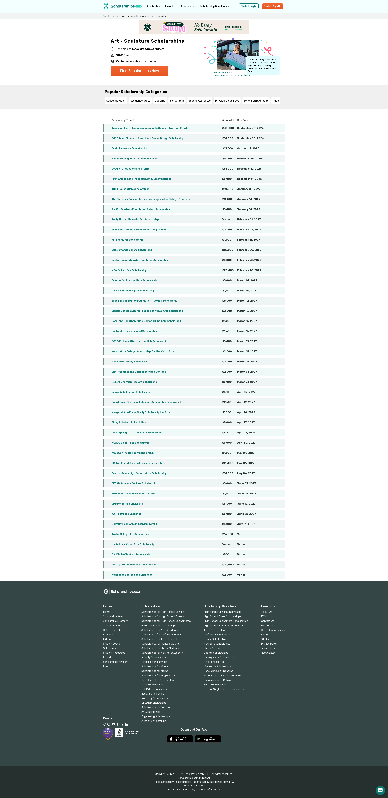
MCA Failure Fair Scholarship (129, 270)
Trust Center (268, 652)
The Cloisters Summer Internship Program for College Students (151, 199)
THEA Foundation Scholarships (130, 189)
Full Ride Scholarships (154, 689)
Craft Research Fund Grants (129, 148)
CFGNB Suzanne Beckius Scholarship (134, 483)
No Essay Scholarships (154, 698)
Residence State (140, 100)
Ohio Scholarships (214, 661)
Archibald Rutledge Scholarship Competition (139, 229)
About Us (266, 611)
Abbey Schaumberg (224, 72)
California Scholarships (217, 634)
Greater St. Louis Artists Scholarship (134, 280)
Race (276, 100)
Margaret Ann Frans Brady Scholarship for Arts (141, 412)
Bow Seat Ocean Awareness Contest (134, 493)
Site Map (266, 639)
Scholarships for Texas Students (160, 639)
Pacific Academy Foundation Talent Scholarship (141, 209)
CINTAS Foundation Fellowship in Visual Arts (138, 463)
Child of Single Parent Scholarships (224, 689)
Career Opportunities (273, 629)
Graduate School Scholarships (158, 625)
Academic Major (115, 100)
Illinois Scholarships (215, 648)
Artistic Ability (138, 16)
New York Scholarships (217, 643)
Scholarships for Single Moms (158, 675)
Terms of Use (268, 648)
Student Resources (114, 652)
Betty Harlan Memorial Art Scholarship (135, 219)
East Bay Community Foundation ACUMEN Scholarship (144, 300)
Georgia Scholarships (216, 652)
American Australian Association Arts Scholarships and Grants (150, 128)
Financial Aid (110, 634)
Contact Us (267, 620)
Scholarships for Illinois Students (160, 648)
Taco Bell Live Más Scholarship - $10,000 (232, 75)
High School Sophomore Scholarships (226, 620)
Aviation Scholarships (153, 720)
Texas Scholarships (215, 629)
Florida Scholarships (215, 639)
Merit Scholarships (152, 684)
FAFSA (107, 639)
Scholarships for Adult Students (159, 629)
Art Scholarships (150, 711)
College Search (112, 629)
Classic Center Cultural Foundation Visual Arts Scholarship (148, 310)
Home (106, 611)
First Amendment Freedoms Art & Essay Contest (141, 178)
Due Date (243, 120)
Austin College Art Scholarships (131, 534)
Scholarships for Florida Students (160, 643)
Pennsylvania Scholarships (219, 657)
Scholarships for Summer (156, 707)
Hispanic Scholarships (154, 661)
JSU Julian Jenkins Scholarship (131, 554)
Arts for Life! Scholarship (127, 239)
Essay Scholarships (152, 693)
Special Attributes (200, 100)
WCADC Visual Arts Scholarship (130, 442)
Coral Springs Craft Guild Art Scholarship (137, 432)
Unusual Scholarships (153, 702)
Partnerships (268, 625)
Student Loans (111, 643)
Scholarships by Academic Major (223, 675)
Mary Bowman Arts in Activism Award (134, 524)
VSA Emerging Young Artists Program (135, 158)
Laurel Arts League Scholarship (131, 392)
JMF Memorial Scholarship (128, 503)
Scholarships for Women (155, 666)
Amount (227, 120)
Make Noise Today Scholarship (130, 361)
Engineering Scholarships (155, 716)
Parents (170, 6)
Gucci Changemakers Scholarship (132, 249)
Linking (265, 634)
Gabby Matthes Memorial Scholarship (134, 331)
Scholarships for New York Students (162, 652)
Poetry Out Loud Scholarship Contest (134, 564)
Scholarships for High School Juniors (162, 616)
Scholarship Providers (214, 6)
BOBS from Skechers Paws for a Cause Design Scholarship (148, 138)
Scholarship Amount (256, 100)
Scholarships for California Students (161, 634)
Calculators (109, 648)
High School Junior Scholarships (222, 616)
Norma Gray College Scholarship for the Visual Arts (143, 351)
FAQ (263, 616)
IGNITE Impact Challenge (127, 513)
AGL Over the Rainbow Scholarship (133, 452)
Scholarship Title (122, 120)
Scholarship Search (114, 616)
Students (153, 6)
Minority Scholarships (153, 657)
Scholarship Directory (114, 16)
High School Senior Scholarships (222, 611)
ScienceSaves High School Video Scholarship (139, 473)
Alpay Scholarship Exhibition (129, 422)
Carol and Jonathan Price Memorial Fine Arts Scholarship (147, 321)
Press (106, 666)
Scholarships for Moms (154, 670)
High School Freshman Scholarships (225, 625)
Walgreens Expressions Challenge (132, 574)
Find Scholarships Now (139, 71)
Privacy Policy (269, 643)
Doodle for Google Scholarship (130, 168)
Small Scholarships (215, 684)
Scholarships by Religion (218, 679)
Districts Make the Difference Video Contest (139, 371)
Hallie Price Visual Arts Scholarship (133, 544)
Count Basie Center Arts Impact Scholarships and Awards (147, 402)
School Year (177, 100)
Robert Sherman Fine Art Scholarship (134, 381)
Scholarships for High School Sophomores (166, 620)
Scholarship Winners (114, 625)
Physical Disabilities (227, 100)
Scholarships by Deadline (218, 670)
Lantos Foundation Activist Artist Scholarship (140, 260)
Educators (188, 6)
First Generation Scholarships (158, 679)
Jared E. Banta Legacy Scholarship (133, 290)
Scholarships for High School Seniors (162, 611)
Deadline (160, 100)
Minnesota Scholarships (217, 666)
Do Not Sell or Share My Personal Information (194, 789)
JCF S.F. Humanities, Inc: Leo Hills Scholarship (139, 341)
